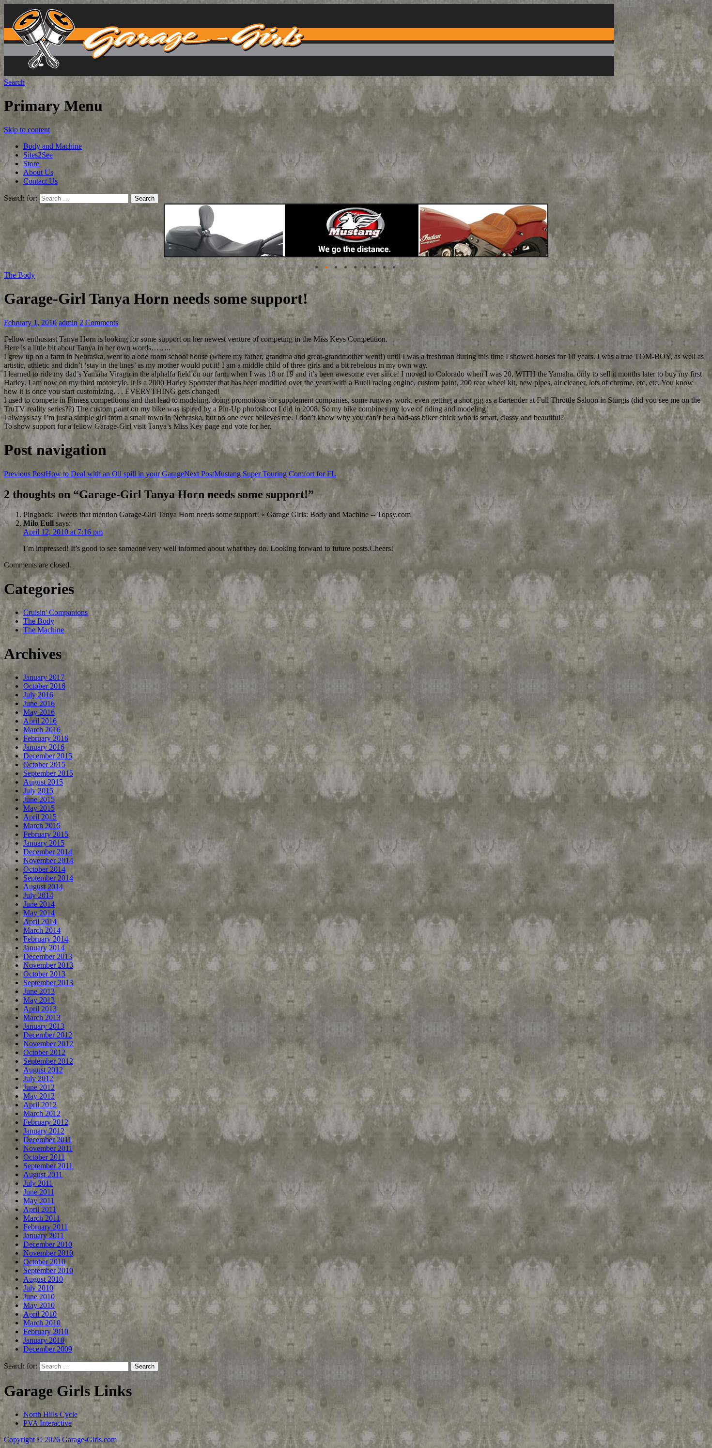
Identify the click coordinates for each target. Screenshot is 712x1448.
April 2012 (40, 1105)
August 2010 (43, 1279)
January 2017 (43, 677)
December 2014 (47, 852)
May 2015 (39, 808)
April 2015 (40, 817)
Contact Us (40, 181)
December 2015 (47, 756)
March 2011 (41, 1218)
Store (31, 163)
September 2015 (48, 773)
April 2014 (40, 921)
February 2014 (45, 939)
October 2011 (44, 1157)
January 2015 (43, 843)
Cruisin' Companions (55, 612)
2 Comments (98, 322)
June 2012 (39, 1087)
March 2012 (42, 1113)
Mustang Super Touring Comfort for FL (260, 474)
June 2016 (39, 703)
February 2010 (45, 1331)
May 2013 (39, 1000)
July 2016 (38, 695)
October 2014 (44, 869)
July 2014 (38, 895)
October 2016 (44, 686)
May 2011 (38, 1200)
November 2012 (48, 1043)
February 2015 (45, 834)
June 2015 (39, 799)
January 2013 (43, 1026)
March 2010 (42, 1323)
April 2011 (39, 1209)
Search (14, 82)
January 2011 (43, 1235)
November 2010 (48, 1253)
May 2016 (39, 712)
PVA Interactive (47, 1423)
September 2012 (48, 1061)
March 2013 (42, 1017)
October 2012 (44, 1052)
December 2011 (47, 1139)
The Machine (43, 630)
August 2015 (43, 782)
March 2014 (42, 930)
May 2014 (39, 913)
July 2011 (38, 1183)
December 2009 (47, 1349)
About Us (38, 172)
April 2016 (40, 721)
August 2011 (42, 1174)
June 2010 (39, 1296)
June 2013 (39, 991)
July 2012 (38, 1078)
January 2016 (43, 747)
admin (68, 322)
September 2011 (48, 1166)
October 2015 (44, 764)
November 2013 (48, 965)
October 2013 (44, 974)
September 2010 (48, 1270)
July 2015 (38, 791)
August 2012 (43, 1070)
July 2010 (38, 1288)
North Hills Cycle (50, 1414)
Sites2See (38, 155)
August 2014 (43, 886)
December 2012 (47, 1035)
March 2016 (42, 729)
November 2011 (48, 1148)
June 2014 (39, 904)
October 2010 (44, 1262)
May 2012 (39, 1096)
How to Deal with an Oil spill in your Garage (94, 474)
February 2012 (45, 1122)
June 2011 (38, 1192)
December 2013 (47, 956)
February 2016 (45, 738)
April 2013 (40, 1009)
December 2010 (47, 1244)
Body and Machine (52, 146)
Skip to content (27, 130)
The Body (19, 275)
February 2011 (45, 1227)
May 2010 (39, 1305)
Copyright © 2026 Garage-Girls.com (60, 1439)
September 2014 (48, 878)
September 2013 (48, 982)
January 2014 (43, 948)
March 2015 (42, 825)
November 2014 (48, 860)
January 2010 (43, 1340)
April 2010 (40, 1314)
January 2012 (43, 1131)
